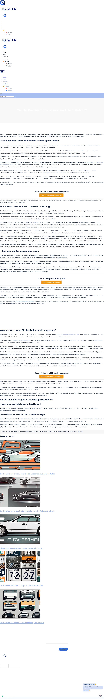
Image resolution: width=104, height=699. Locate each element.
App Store (4, 666)
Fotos (4, 23)
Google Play (15, 666)
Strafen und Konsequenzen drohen (70, 334)
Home (4, 21)
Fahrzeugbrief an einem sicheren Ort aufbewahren (56, 173)
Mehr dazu (80, 431)
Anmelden (63, 649)
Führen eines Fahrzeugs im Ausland (24, 301)
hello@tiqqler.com (8, 661)
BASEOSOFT (10, 698)
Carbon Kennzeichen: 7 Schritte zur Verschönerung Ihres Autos (27, 474)
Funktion (5, 25)
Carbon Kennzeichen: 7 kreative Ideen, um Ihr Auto (22, 623)
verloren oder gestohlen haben (22, 340)
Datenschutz (6, 679)
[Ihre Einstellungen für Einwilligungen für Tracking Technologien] (2, 696)
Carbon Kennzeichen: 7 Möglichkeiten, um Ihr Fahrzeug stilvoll (27, 511)
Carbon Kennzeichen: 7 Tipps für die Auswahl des (21, 585)
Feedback (5, 28)
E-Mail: (40, 644)
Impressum (6, 677)
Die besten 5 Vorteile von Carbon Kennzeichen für (21, 548)
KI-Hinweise (6, 681)
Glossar (5, 674)
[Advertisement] (52, 316)
